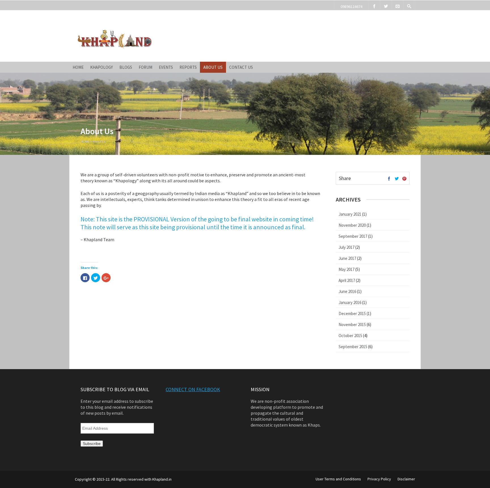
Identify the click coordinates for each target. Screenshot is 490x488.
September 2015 (353, 346)
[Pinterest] (404, 178)
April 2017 (347, 280)
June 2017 (347, 258)
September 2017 (353, 236)
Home (78, 67)
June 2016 (347, 291)
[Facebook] (374, 5)
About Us (213, 67)
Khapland (97, 22)
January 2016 (350, 302)
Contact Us (241, 67)
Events (166, 67)
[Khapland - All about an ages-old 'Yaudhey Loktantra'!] (114, 47)
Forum (145, 67)
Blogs (125, 67)
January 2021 (350, 214)
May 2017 (346, 269)
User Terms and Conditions (338, 478)
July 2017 (346, 247)
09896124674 (351, 6)
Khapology (101, 67)
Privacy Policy (379, 478)
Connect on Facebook (193, 389)
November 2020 (352, 225)
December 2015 (352, 313)
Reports (188, 67)
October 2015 (350, 335)
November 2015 (352, 324)
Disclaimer (406, 478)
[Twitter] (386, 5)
